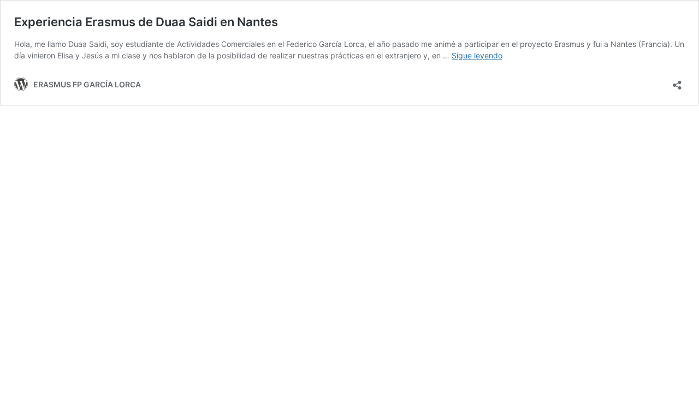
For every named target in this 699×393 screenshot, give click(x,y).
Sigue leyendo (477, 55)
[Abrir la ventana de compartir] (677, 81)
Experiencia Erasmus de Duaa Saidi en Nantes (146, 22)
